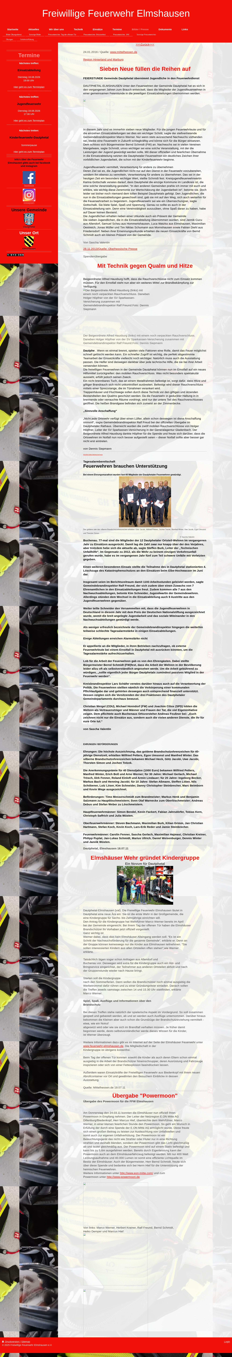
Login (227, 1341)
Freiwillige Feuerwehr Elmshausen (116, 13)
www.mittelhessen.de (123, 51)
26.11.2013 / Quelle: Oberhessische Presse (93, 454)
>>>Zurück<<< (145, 44)
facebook (29, 185)
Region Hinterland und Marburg (103, 59)
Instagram (29, 202)
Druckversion (12, 1341)
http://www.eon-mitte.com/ (136, 1173)
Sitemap (25, 1341)
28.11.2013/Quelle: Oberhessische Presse (110, 248)
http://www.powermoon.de (123, 1176)
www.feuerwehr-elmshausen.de (103, 1046)
